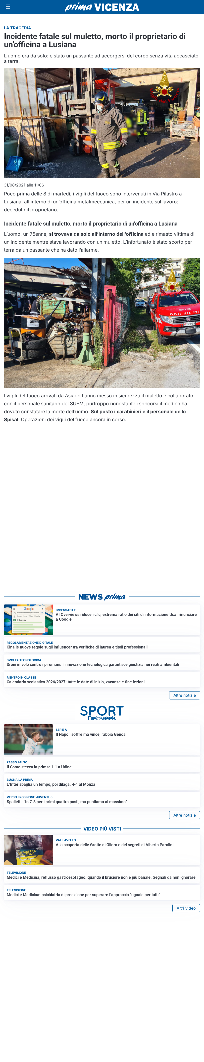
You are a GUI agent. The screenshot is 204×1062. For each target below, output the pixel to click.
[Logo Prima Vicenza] (102, 7)
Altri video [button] (186, 908)
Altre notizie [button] (184, 695)
